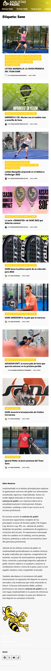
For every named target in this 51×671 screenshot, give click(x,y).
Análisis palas (12, 359)
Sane (29, 62)
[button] (46, 3)
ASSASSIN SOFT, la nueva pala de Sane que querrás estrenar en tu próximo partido (25, 365)
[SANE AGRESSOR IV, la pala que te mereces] (25, 297)
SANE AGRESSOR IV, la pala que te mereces (25, 317)
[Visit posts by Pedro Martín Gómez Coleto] (6, 124)
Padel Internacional (15, 62)
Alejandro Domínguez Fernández (21, 370)
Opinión (36, 59)
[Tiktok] (18, 657)
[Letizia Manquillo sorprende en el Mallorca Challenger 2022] (25, 145)
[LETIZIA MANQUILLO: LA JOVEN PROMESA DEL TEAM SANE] (25, 39)
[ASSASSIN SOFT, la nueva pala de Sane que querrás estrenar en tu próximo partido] (25, 343)
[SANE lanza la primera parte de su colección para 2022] (25, 248)
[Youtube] (14, 657)
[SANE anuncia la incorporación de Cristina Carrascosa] (25, 391)
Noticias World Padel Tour (18, 59)
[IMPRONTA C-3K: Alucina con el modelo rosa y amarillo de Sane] (25, 97)
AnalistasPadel (15, 276)
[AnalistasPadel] (14, 3)
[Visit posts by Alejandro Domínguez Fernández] (6, 370)
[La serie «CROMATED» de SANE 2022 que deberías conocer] (25, 200)
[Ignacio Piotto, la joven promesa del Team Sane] (25, 440)
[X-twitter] (9, 657)
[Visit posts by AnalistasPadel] (6, 275)
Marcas (9, 56)
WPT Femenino (12, 65)
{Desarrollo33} (7, 665)
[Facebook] (4, 657)
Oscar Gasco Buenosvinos (18, 75)
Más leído (19, 56)
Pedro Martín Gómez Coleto (19, 124)
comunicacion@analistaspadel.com (18, 638)
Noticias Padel (33, 56)
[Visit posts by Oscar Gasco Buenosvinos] (6, 75)
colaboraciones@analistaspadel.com (18, 644)
